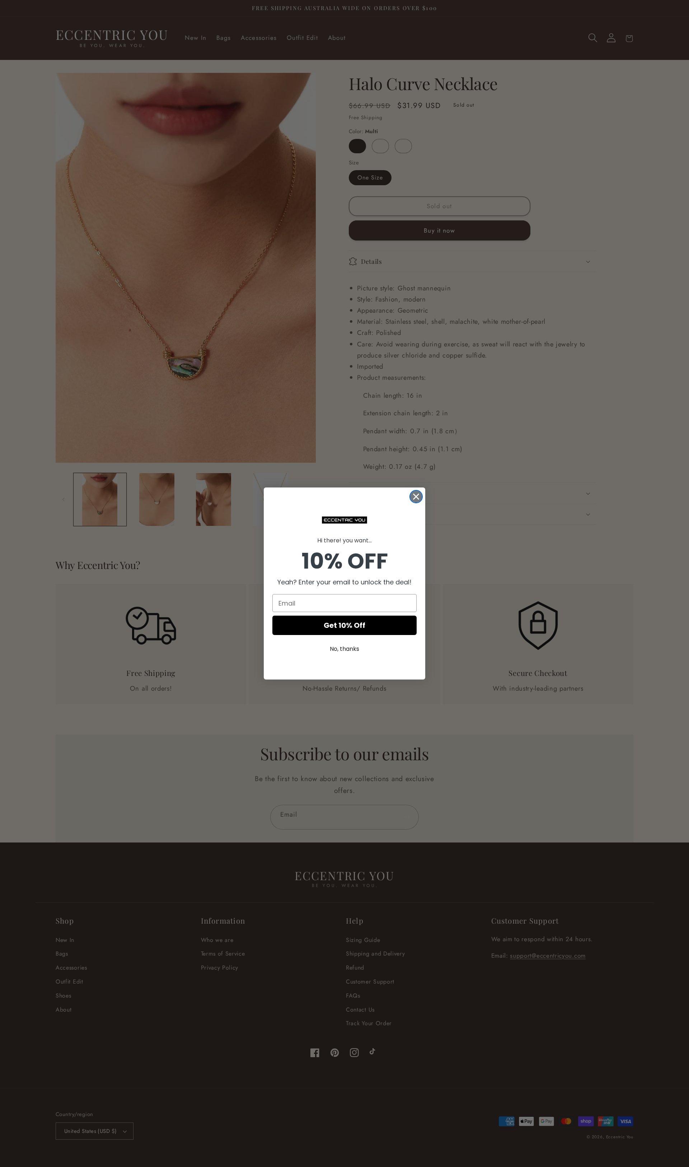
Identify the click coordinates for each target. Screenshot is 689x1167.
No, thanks (344, 649)
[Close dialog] (416, 496)
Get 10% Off (344, 625)
